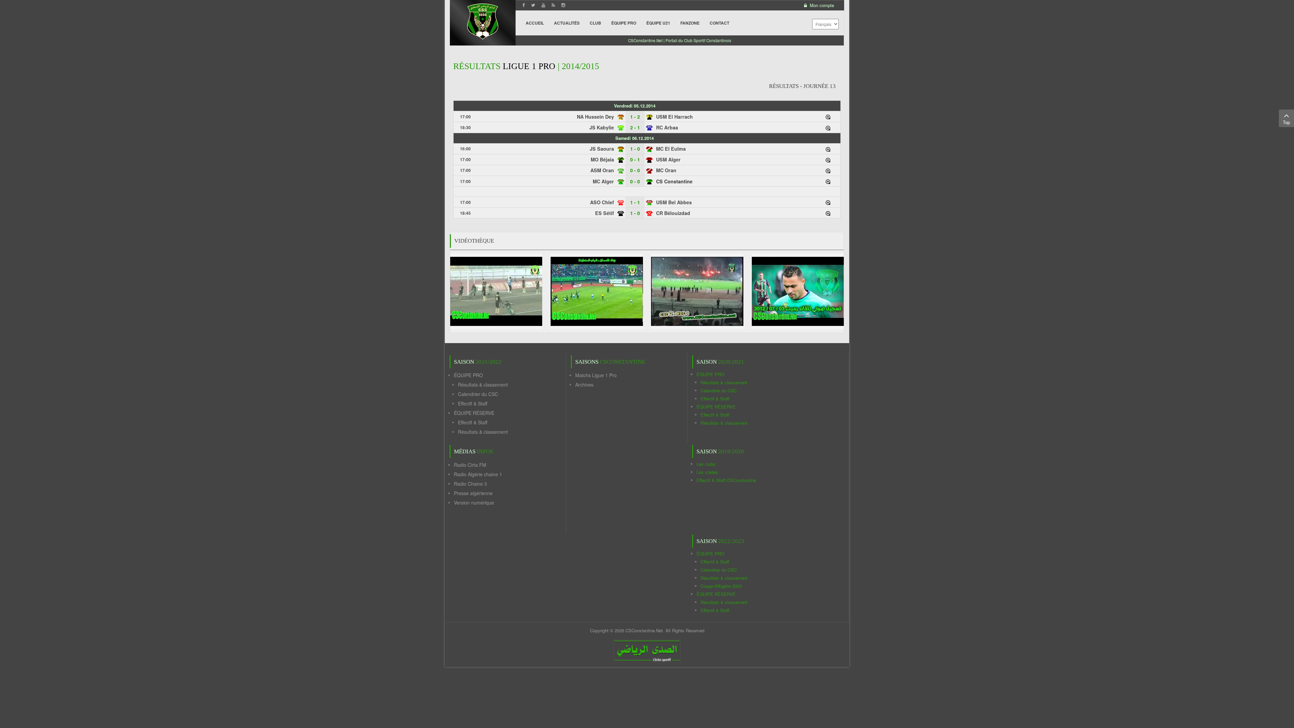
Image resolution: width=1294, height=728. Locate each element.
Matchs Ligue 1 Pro (596, 375)
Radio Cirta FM (470, 464)
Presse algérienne (473, 493)
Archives (584, 384)
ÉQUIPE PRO (468, 375)
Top (1286, 122)
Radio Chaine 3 (470, 483)
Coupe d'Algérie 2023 (721, 586)
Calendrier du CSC (478, 394)
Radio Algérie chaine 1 (478, 474)
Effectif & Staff (472, 403)
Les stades (707, 472)
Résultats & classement (483, 384)
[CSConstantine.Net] (483, 20)
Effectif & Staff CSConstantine (726, 480)
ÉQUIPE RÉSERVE (474, 413)
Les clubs (706, 464)
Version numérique (474, 502)
